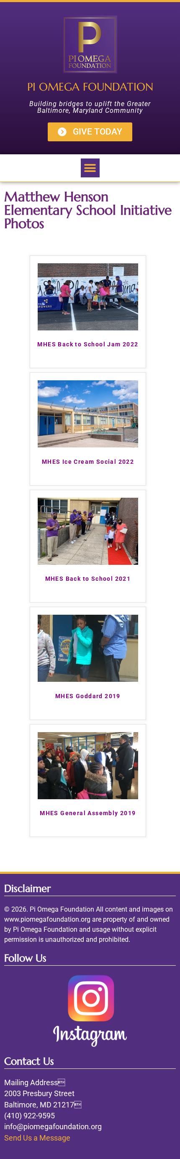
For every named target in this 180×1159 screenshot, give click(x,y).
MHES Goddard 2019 (88, 696)
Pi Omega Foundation (90, 87)
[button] (90, 168)
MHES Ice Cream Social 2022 (88, 461)
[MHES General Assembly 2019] (88, 797)
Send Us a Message (37, 1138)
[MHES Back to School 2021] (88, 562)
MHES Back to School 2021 (88, 578)
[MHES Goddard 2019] (88, 679)
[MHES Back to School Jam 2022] (88, 328)
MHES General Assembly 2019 (88, 813)
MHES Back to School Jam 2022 (87, 344)
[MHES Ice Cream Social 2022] (88, 445)
